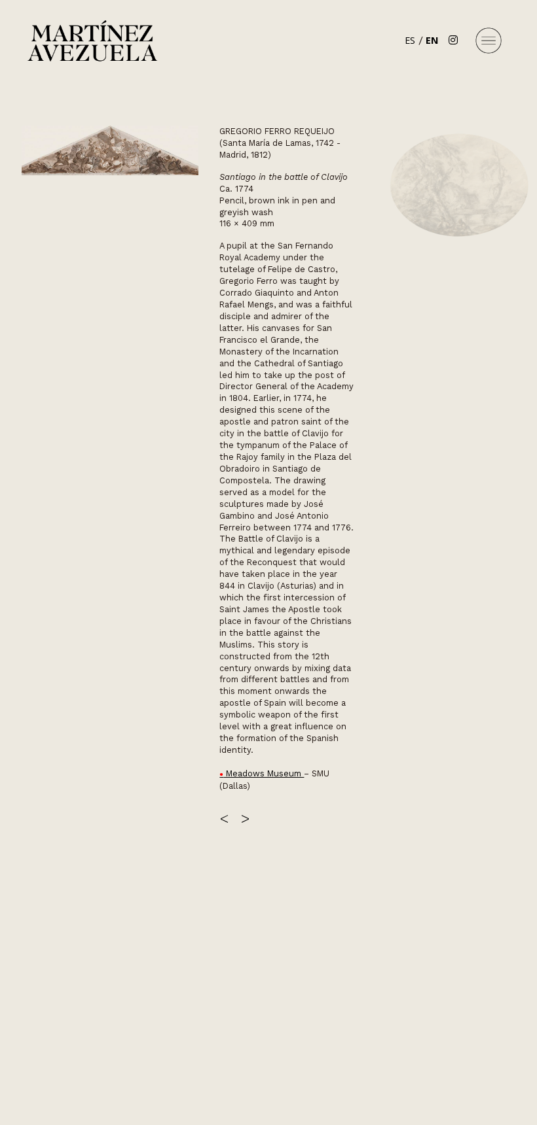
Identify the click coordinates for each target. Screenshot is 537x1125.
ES (410, 40)
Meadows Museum (263, 773)
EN (432, 40)
